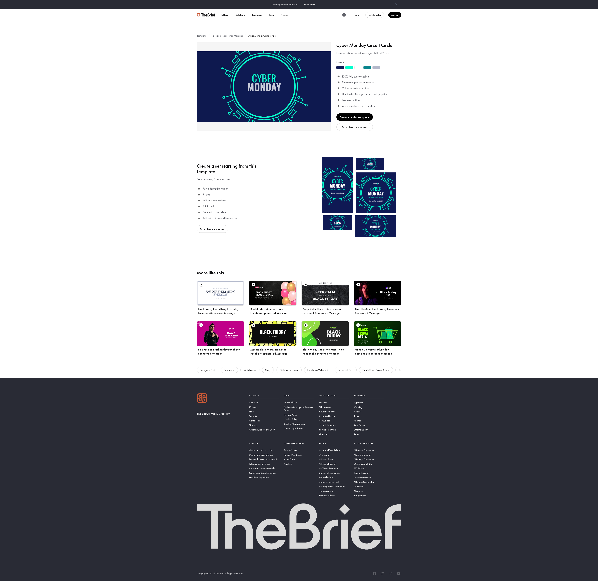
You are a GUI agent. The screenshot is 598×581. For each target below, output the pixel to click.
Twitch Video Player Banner (376, 370)
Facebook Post (345, 370)
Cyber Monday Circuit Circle (262, 35)
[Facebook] (374, 573)
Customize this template (355, 117)
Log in (358, 14)
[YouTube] (398, 573)
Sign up (395, 14)
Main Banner (250, 370)
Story (268, 370)
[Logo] (202, 398)
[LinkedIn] (382, 573)
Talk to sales (374, 14)
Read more (310, 4)
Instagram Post (207, 370)
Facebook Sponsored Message (227, 35)
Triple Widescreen (289, 370)
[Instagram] (390, 573)
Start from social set (354, 127)
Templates (202, 35)
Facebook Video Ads (318, 370)
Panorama (229, 370)
